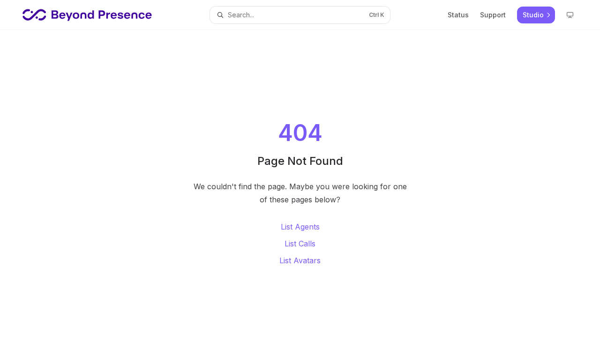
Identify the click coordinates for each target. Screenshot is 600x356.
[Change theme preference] (570, 14)
